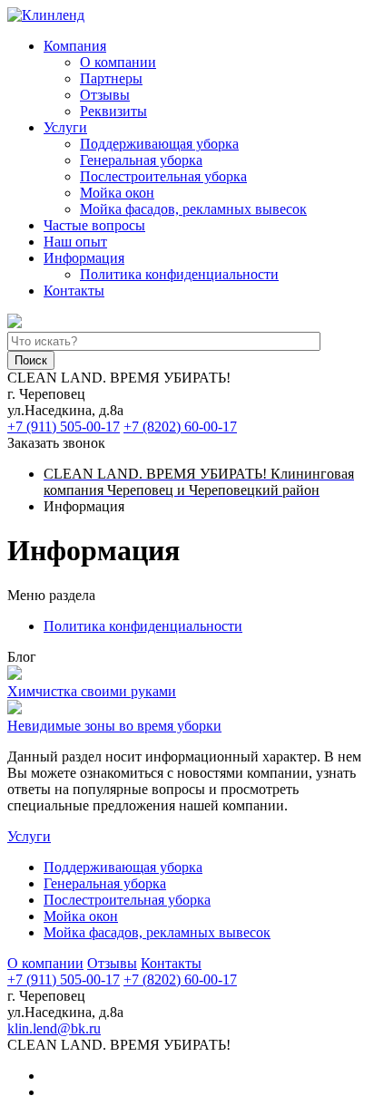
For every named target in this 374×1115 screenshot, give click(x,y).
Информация (84, 258)
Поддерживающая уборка (159, 143)
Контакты (74, 290)
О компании (118, 62)
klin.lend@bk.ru (54, 1028)
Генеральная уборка (141, 160)
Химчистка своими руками (91, 691)
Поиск (31, 360)
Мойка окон (117, 192)
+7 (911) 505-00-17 (63, 426)
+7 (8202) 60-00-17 (180, 426)
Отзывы (105, 94)
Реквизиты (113, 111)
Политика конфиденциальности (179, 274)
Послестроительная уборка (163, 176)
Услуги (65, 127)
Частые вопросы (94, 225)
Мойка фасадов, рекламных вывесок (193, 209)
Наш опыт (75, 241)
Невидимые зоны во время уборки (114, 725)
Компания (75, 45)
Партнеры (111, 78)
